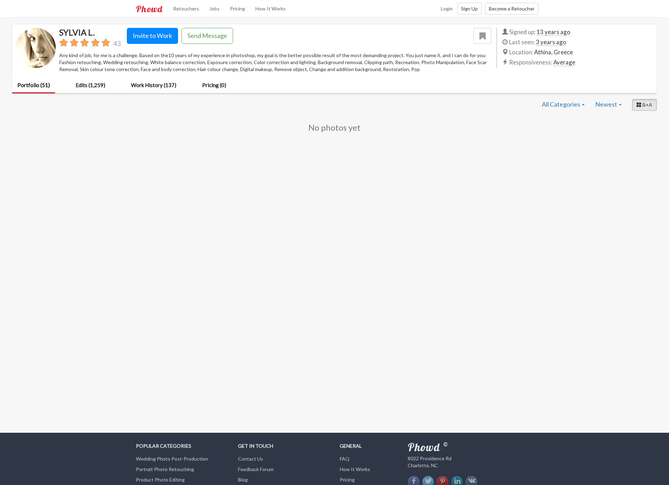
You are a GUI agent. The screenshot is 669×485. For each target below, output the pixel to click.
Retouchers (186, 8)
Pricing (237, 8)
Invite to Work (152, 35)
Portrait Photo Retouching (165, 469)
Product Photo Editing (160, 480)
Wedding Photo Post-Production (172, 459)
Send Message (207, 35)
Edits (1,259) (90, 85)
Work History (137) (153, 85)
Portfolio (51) (33, 85)
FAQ (344, 459)
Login (447, 8)
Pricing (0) (214, 85)
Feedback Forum (256, 469)
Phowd (149, 8)
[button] (644, 105)
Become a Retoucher (512, 8)
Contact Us (250, 459)
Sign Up (469, 8)
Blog (243, 480)
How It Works (270, 8)
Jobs (214, 8)
